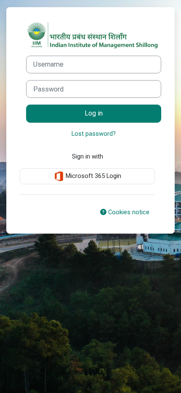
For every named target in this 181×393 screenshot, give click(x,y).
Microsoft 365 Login (92, 176)
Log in (94, 113)
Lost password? (94, 133)
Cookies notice (127, 212)
